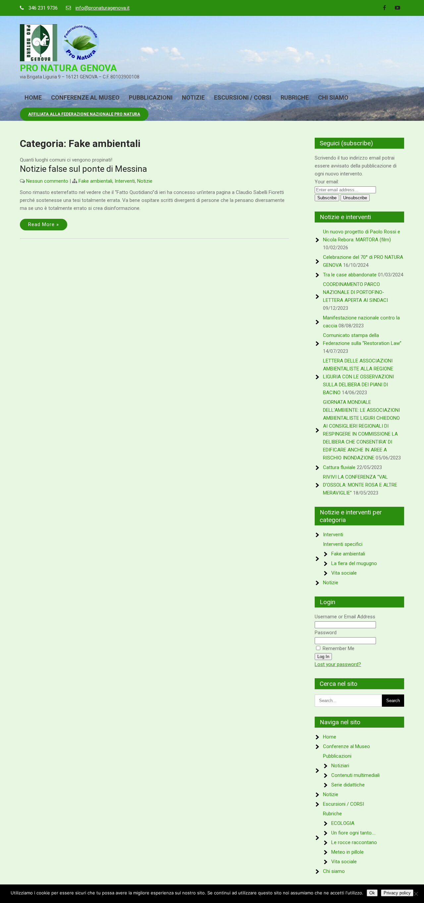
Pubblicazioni (151, 97)
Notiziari (340, 766)
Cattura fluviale (339, 467)
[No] (415, 893)
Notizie (193, 97)
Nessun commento (47, 181)
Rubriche (295, 97)
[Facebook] (384, 8)
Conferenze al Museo (85, 97)
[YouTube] (397, 8)
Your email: (327, 182)
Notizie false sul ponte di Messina (83, 169)
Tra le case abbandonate (350, 275)
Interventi (125, 181)
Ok (372, 892)
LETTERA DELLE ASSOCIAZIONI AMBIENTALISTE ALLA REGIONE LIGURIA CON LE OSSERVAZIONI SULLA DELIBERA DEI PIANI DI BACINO (358, 377)
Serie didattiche (348, 785)
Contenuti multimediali (355, 775)
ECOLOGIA (342, 823)
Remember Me (337, 648)
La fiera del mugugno (354, 563)
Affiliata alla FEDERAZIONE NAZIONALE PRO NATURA (84, 114)
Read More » (43, 224)
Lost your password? (338, 664)
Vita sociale (344, 573)
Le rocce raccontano (354, 842)
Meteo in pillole (347, 852)
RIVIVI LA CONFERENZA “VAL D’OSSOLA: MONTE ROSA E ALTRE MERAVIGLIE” (360, 485)
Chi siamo (333, 97)
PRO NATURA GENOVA (68, 68)
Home (33, 97)
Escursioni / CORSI (242, 97)
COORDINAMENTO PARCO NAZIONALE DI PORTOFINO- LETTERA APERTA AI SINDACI (355, 292)
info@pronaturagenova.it (103, 8)
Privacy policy (397, 892)
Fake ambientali (95, 181)
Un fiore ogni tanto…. (353, 833)
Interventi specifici (342, 544)
